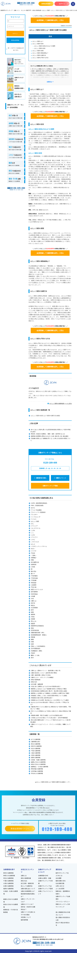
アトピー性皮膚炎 (36, 510)
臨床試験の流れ (61, 881)
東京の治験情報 (35, 744)
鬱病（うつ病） (35, 655)
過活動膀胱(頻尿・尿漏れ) (38, 635)
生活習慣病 (34, 607)
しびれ (33, 530)
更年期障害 (34, 591)
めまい (33, 548)
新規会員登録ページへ (20, 829)
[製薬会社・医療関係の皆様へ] (16, 87)
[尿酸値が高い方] (16, 132)
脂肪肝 (33, 623)
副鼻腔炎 (33, 564)
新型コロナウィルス (37, 589)
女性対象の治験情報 (37, 771)
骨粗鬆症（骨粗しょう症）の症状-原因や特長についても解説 (49, 695)
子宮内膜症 (34, 576)
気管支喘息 (34, 594)
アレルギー (34, 514)
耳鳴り (33, 617)
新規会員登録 (46, 4)
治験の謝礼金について (28, 888)
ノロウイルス (35, 542)
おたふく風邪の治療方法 (39, 55)
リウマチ (33, 551)
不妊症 (33, 553)
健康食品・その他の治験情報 (39, 766)
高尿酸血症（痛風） (37, 651)
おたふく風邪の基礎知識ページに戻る (60, 403)
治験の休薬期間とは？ (28, 891)
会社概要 (59, 878)
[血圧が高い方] (16, 116)
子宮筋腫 (33, 580)
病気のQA (34, 682)
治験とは (33, 601)
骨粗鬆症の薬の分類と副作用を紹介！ (42, 698)
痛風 (32, 612)
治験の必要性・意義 (44, 878)
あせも (33, 507)
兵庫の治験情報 (35, 755)
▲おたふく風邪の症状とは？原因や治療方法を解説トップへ (52, 782)
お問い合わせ (60, 886)
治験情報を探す (35, 741)
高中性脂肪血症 (35, 648)
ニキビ (33, 539)
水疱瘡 (33, 596)
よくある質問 (60, 888)
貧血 (32, 628)
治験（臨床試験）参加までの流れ (41, 675)
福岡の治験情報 (35, 757)
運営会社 (59, 869)
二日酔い (33, 555)
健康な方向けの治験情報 (38, 762)
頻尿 (32, 644)
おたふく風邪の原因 (37, 50)
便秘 (32, 560)
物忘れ (33, 605)
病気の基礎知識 (35, 679)
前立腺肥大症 (35, 562)
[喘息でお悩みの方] (16, 148)
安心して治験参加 (26, 886)
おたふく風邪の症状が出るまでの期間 (44, 46)
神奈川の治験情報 (36, 746)
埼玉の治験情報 (35, 748)
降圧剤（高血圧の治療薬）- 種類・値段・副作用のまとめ (48, 434)
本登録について (26, 917)
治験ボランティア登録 (50, 486)
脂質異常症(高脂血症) (37, 626)
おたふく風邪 (35, 521)
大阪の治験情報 (35, 753)
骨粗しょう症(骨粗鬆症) (38, 646)
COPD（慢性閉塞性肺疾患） (39, 503)
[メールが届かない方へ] (16, 70)
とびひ (33, 535)
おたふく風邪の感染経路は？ (40, 53)
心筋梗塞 (33, 585)
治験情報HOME (43, 875)
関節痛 (33, 637)
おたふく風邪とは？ (37, 41)
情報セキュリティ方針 (63, 904)
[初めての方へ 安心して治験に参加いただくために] (16, 61)
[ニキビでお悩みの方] (16, 155)
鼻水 (32, 657)
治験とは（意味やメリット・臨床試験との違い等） (46, 670)
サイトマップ (60, 907)
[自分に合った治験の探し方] (16, 95)
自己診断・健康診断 (37, 684)
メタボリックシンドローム (39, 546)
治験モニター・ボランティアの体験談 (42, 677)
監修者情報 (24, 920)
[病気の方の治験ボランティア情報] (16, 171)
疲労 (32, 610)
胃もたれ (33, 621)
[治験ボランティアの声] (16, 78)
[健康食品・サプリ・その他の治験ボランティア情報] (16, 179)
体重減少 (33, 557)
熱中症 (33, 603)
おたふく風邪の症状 (37, 43)
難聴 (32, 639)
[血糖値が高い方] (16, 124)
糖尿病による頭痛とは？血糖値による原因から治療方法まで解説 (50, 693)
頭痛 (32, 641)
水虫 (32, 598)
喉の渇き (33, 571)
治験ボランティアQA (45, 886)
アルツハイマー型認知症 (38, 512)
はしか (33, 544)
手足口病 (33, 587)
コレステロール (35, 528)
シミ (32, 532)
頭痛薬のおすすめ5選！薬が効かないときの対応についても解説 (50, 700)
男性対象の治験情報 (37, 769)
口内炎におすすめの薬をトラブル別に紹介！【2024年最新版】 (49, 717)
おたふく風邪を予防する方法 (40, 57)
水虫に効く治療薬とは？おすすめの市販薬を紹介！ (46, 686)
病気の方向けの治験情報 (38, 764)
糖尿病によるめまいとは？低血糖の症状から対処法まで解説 (49, 689)
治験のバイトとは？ (27, 904)
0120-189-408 (50, 462)
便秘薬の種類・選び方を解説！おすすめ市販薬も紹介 (47, 715)
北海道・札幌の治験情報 (38, 760)
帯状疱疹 (33, 582)
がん (32, 523)
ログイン (62, 4)
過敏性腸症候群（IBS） (38, 632)
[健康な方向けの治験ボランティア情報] (16, 163)
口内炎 (33, 567)
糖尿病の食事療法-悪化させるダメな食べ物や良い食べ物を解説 (49, 436)
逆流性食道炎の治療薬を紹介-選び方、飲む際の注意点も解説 (49, 691)
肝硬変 (33, 619)
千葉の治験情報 (35, 750)
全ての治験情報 (35, 739)
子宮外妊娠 (34, 578)
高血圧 (33, 653)
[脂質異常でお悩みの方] (16, 140)
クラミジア (34, 526)
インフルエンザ (35, 517)
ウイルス (33, 519)
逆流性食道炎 (35, 630)
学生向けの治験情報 (37, 773)
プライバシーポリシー (63, 901)
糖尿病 (33, 614)
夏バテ (33, 573)
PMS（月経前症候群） (37, 505)
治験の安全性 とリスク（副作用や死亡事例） (44, 673)
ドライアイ (34, 537)
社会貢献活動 (60, 883)
